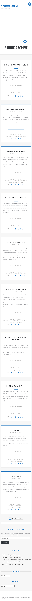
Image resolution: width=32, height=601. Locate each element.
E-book (23, 94)
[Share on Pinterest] (20, 96)
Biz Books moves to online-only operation (16, 339)
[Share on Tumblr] (24, 96)
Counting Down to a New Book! (16, 198)
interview (12, 461)
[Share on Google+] (15, 96)
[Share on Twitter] (11, 96)
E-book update (16, 476)
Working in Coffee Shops (16, 151)
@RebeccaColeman (9, 5)
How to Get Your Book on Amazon (16, 65)
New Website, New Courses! (16, 289)
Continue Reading (16, 85)
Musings (20, 182)
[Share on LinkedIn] (18, 96)
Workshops (18, 322)
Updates (16, 430)
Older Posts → (18, 518)
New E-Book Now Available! (16, 109)
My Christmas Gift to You (15, 386)
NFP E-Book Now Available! (16, 242)
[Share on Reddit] (22, 96)
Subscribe (4, 542)
